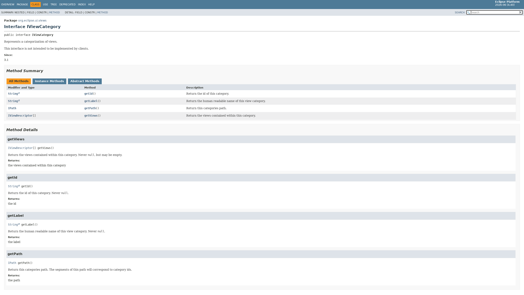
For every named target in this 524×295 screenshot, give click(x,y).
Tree (54, 4)
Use (45, 4)
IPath (12, 108)
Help (91, 4)
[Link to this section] (46, 71)
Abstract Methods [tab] (84, 81)
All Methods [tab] (18, 81)
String (13, 93)
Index (82, 4)
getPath (90, 108)
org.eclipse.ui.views (32, 20)
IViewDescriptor (20, 115)
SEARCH (460, 12)
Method (54, 12)
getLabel (90, 101)
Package (22, 4)
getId (88, 93)
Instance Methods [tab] (49, 81)
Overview (7, 4)
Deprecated (67, 4)
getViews (90, 115)
